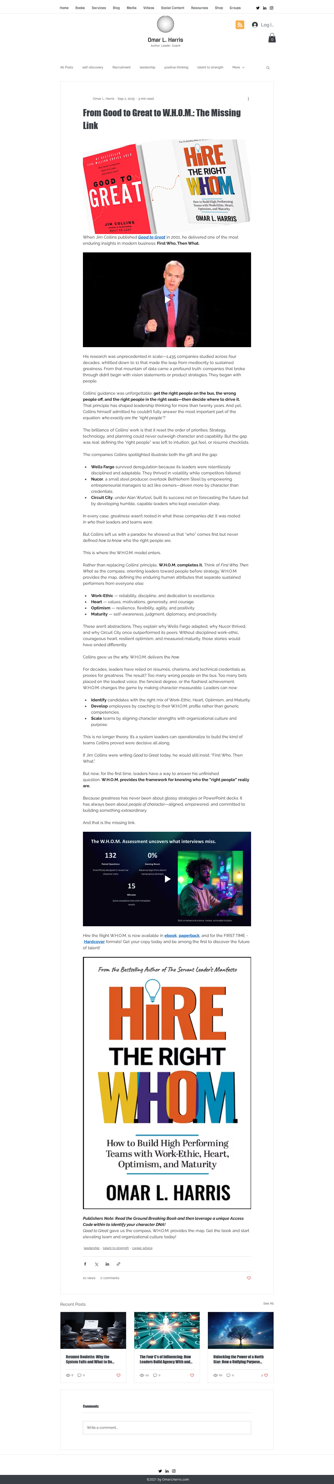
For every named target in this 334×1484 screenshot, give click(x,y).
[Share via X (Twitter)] (96, 1264)
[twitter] (258, 8)
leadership (147, 67)
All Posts (66, 67)
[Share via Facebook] (85, 1264)
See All (268, 1303)
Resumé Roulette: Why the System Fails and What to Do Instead (89, 1359)
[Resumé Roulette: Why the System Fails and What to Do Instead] (93, 1330)
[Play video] (167, 299)
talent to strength (210, 67)
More (236, 67)
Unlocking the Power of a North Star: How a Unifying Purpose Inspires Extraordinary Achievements (238, 1359)
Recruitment (121, 67)
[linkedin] (264, 8)
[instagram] (271, 8)
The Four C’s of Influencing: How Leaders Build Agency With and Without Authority (165, 1359)
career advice (142, 1248)
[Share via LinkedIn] (107, 1264)
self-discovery (92, 67)
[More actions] (248, 98)
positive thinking (176, 67)
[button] (272, 37)
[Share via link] (118, 1264)
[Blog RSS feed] (240, 25)
